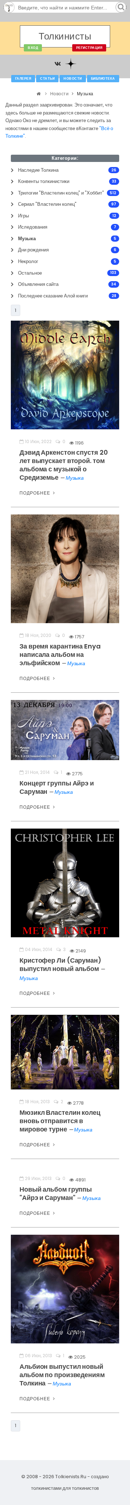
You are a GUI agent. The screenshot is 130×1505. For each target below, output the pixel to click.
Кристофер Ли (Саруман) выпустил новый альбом (60, 964)
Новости (73, 78)
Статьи (47, 78)
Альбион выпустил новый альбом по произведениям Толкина (62, 1375)
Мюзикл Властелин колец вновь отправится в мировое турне (60, 1121)
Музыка (75, 477)
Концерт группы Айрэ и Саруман (57, 787)
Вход (33, 48)
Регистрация (89, 48)
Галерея (23, 78)
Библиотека (103, 78)
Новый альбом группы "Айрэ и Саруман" (56, 1193)
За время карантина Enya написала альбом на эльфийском (60, 654)
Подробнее (36, 493)
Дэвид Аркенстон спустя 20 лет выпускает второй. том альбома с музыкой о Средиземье (64, 465)
